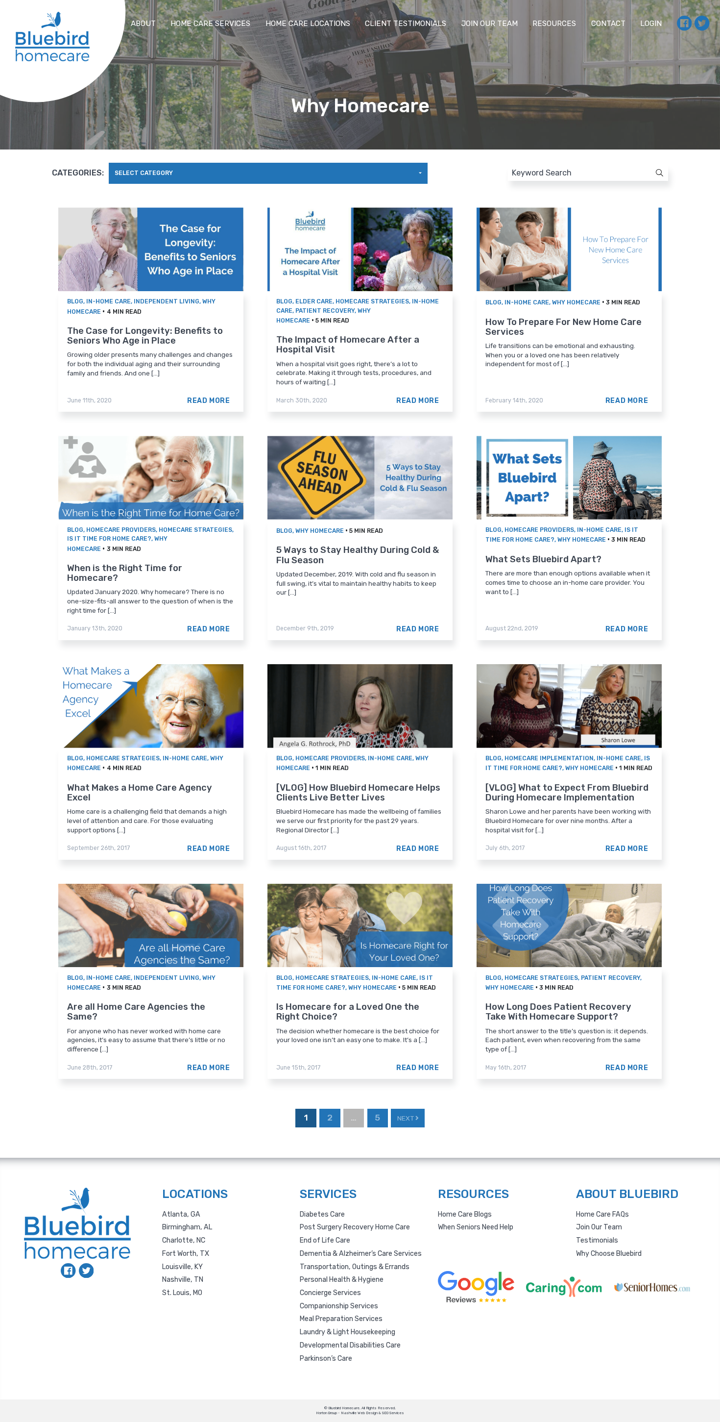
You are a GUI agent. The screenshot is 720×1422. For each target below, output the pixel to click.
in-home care (108, 301)
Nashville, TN (182, 1279)
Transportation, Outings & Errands (354, 1267)
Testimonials (597, 1240)
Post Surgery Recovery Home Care (355, 1227)
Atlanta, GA (181, 1214)
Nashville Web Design (359, 1413)
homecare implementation (549, 758)
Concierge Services (330, 1293)
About (143, 23)
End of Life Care (325, 1240)
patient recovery (325, 310)
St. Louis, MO (182, 1293)
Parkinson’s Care (326, 1358)
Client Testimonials (405, 23)
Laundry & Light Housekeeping (347, 1332)
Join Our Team (489, 23)
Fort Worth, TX (185, 1253)
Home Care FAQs (602, 1214)
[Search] (651, 173)
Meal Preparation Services (341, 1319)
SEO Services (393, 1413)
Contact (608, 23)
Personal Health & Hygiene (342, 1279)
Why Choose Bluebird (609, 1253)
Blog (75, 301)
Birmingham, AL (187, 1227)
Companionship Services (339, 1306)
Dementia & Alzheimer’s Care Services (361, 1253)
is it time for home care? (109, 538)
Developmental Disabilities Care (350, 1345)
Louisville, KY (182, 1267)
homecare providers (121, 529)
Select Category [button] (144, 173)
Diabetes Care (322, 1214)
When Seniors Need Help (475, 1227)
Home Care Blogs (465, 1214)
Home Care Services (210, 23)
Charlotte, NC (183, 1240)
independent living (166, 301)
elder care (314, 301)
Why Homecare (576, 302)
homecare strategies (372, 301)
